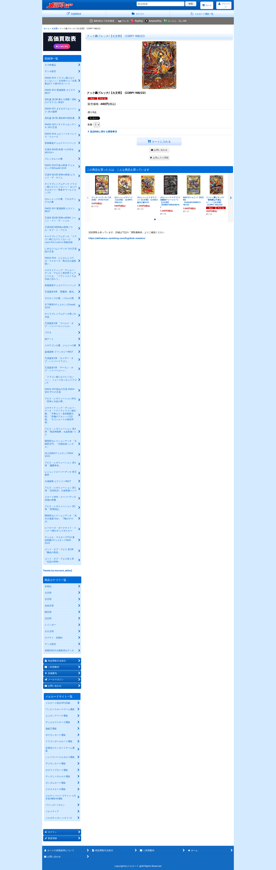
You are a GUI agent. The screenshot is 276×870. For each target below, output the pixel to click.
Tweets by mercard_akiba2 (57, 570)
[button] (202, 14)
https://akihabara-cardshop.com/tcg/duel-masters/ (116, 238)
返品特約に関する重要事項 (103, 131)
